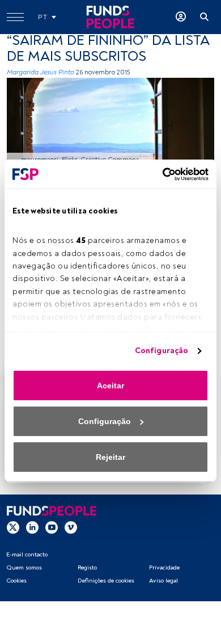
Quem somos (24, 567)
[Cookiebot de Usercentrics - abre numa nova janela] (159, 174)
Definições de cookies (106, 580)
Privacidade (164, 567)
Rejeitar (110, 457)
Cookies (16, 580)
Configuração (161, 350)
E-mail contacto (27, 554)
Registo (87, 567)
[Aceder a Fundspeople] (181, 17)
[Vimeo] (71, 527)
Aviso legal (163, 580)
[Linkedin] (32, 527)
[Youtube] (51, 527)
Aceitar (110, 385)
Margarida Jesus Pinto (40, 72)
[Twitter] (13, 527)
